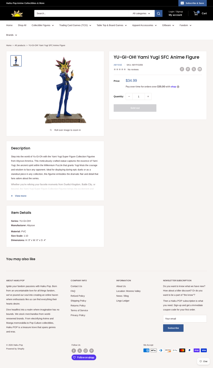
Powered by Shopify (15, 349)
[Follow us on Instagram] (85, 350)
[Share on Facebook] (182, 69)
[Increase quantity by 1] (148, 96)
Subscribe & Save (195, 3)
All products (20, 45)
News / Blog (122, 295)
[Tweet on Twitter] (194, 69)
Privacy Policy (78, 315)
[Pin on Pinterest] (188, 69)
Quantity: (119, 96)
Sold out (135, 108)
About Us (121, 286)
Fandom (184, 25)
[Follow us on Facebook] (74, 350)
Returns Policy (78, 305)
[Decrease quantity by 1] (129, 96)
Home (9, 25)
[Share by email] (200, 69)
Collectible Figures (41, 25)
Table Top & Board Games (110, 25)
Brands (10, 35)
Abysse (118, 65)
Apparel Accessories (142, 25)
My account (175, 15)
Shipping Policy (78, 300)
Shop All (22, 25)
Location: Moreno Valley (128, 291)
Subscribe (173, 328)
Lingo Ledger (122, 300)
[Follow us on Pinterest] (91, 350)
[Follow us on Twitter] (79, 350)
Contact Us (76, 286)
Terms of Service (79, 310)
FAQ (73, 291)
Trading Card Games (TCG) (73, 25)
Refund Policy (78, 295)
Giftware (166, 25)
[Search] (158, 13)
